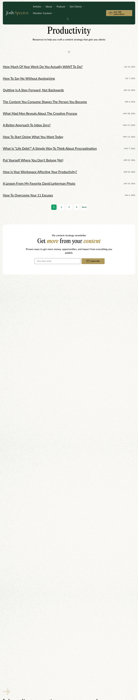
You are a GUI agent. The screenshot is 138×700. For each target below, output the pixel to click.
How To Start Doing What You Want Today (33, 137)
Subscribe (95, 261)
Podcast (61, 7)
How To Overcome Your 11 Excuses (28, 195)
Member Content (42, 13)
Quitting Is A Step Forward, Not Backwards (33, 90)
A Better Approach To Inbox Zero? (27, 125)
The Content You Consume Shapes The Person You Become (45, 102)
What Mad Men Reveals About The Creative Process (40, 113)
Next (84, 207)
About (49, 7)
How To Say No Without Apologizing (29, 78)
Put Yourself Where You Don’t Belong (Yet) (33, 160)
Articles (37, 7)
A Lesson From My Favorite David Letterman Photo (39, 183)
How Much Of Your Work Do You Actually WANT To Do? (43, 67)
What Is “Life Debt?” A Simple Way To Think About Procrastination (50, 148)
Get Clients (76, 7)
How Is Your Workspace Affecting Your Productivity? (40, 172)
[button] (68, 19)
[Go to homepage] (17, 13)
